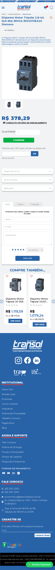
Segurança (7, 408)
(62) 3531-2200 (12, 488)
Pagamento (8, 423)
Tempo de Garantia (12, 456)
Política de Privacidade (14, 413)
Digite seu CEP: (27, 148)
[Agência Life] (36, 372)
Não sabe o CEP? (8, 158)
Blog (4, 427)
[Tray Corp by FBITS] (20, 373)
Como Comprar (10, 403)
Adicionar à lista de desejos (51, 18)
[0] (45, 8)
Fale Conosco (9, 442)
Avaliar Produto (27, 258)
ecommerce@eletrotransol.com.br (23, 496)
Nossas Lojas (8, 394)
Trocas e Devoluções (13, 452)
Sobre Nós (7, 389)
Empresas (7, 399)
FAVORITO (7, 276)
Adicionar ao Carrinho (15, 321)
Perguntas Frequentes (13, 461)
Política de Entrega (12, 447)
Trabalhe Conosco (11, 418)
